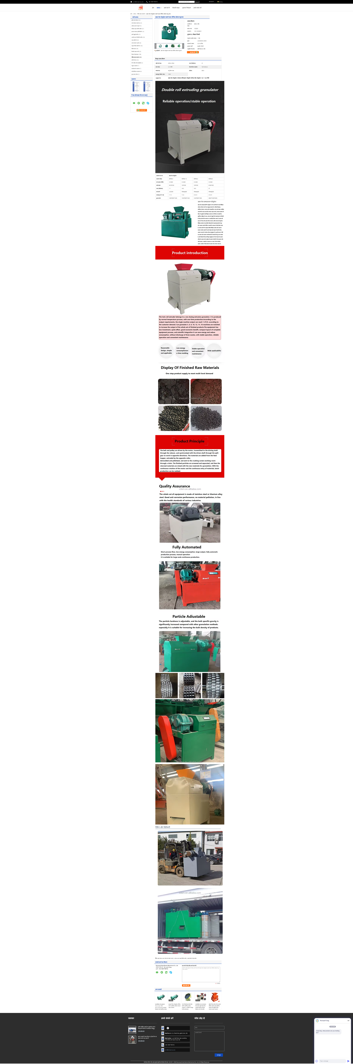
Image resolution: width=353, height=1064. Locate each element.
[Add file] (316, 1061)
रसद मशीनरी (134, 40)
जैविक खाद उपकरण (141, 14)
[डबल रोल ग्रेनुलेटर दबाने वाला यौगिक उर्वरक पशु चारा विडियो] (169, 31)
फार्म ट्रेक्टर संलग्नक (136, 23)
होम (153, 8)
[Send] (348, 1061)
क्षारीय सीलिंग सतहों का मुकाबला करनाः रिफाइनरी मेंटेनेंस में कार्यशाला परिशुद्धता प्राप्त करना (147, 1028)
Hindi (220, 2)
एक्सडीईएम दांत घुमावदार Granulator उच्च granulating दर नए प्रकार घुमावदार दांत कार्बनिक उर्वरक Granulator (161, 1007)
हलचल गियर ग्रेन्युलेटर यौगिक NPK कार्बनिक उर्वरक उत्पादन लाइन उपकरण (175, 1005)
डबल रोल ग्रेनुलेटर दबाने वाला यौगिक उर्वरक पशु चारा (171, 50)
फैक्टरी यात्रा (176, 8)
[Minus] (348, 1021)
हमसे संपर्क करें (197, 8)
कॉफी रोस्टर (134, 60)
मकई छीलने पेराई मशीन (192, 958)
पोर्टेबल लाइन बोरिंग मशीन (137, 28)
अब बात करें (192, 52)
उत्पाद (158, 8)
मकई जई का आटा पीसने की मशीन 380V (165, 958)
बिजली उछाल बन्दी (135, 51)
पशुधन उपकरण (135, 65)
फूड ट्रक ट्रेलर (135, 74)
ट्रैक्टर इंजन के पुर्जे (135, 26)
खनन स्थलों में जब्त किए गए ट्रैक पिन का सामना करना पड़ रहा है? (147, 1037)
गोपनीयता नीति (147, 1062)
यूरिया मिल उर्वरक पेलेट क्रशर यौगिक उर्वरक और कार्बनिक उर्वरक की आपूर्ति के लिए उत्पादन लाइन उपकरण (215, 1006)
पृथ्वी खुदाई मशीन (135, 34)
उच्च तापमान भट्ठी (135, 43)
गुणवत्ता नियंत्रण (186, 8)
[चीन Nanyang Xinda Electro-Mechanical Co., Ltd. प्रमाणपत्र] (136, 86)
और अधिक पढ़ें (141, 1031)
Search (197, 2)
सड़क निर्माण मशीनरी (136, 45)
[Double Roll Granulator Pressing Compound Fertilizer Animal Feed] (166, 45)
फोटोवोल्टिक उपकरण (136, 71)
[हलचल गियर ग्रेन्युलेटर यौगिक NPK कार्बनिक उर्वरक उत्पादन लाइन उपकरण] (174, 997)
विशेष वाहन (134, 48)
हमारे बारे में (167, 8)
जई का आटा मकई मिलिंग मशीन (180, 958)
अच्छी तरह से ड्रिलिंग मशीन (137, 37)
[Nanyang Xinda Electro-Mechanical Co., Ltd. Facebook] (168, 1027)
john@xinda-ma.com (138, 2)
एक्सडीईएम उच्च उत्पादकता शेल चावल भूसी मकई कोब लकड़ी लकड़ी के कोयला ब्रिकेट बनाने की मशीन (200, 1006)
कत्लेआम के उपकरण (136, 68)
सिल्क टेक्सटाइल (135, 54)
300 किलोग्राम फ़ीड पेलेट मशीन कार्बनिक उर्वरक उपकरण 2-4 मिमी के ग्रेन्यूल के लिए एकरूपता (187, 1006)
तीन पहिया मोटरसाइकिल (136, 63)
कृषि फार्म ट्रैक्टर (135, 20)
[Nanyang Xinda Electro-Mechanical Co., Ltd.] (140, 7)
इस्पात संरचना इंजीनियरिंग (137, 31)
